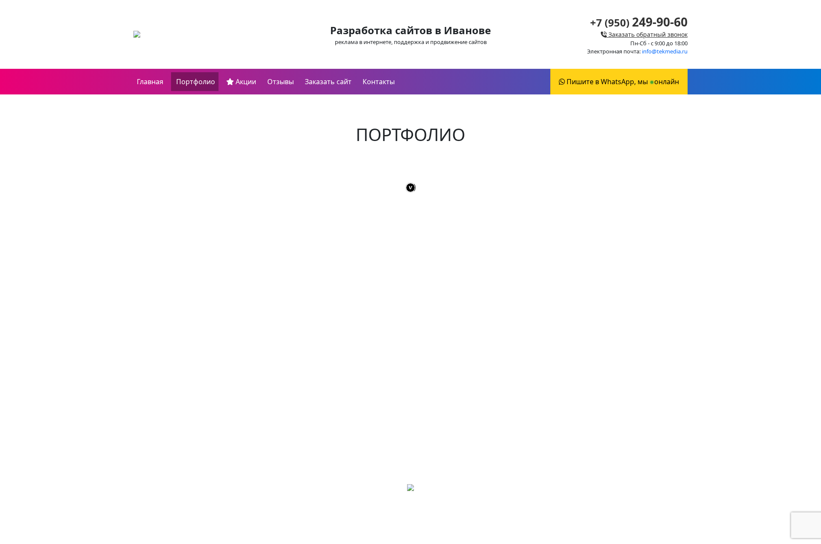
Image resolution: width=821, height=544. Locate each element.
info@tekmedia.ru (665, 51)
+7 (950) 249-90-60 (410, 516)
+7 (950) (639, 22)
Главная (150, 81)
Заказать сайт (328, 81)
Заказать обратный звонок (647, 35)
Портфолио (194, 81)
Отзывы (280, 81)
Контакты (379, 81)
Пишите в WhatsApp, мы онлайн (622, 81)
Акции (245, 81)
